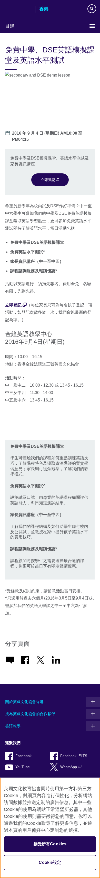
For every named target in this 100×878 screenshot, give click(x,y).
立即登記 (48, 180)
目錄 (9, 26)
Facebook (23, 756)
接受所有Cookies (50, 844)
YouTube (22, 767)
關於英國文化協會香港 (24, 701)
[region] (50, 828)
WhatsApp (69, 767)
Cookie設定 (50, 862)
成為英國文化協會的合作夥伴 (30, 714)
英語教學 (13, 726)
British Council (18, 9)
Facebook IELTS (73, 756)
